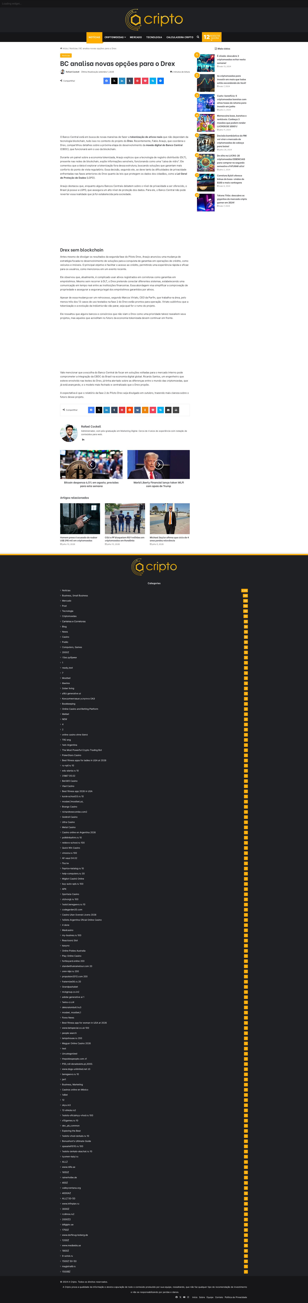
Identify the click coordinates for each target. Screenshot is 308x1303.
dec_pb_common (71, 1125)
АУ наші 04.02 (69, 858)
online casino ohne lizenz (75, 734)
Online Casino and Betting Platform (80, 709)
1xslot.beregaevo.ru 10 (73, 904)
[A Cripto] (154, 20)
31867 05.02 (68, 776)
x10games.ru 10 (70, 1120)
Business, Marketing (72, 1084)
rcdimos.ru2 (68, 1214)
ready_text (67, 667)
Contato (219, 1297)
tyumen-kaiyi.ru (70, 1156)
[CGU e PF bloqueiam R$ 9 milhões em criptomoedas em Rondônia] (125, 518)
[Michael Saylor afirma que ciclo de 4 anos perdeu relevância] (170, 518)
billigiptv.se (67, 1224)
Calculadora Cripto (180, 37)
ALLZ (65, 1161)
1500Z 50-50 (69, 1261)
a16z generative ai (71, 693)
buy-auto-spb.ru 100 (72, 884)
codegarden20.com (72, 909)
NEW (64, 719)
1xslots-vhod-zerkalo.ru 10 (75, 1136)
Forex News (68, 1017)
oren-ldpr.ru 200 (70, 971)
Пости (65, 863)
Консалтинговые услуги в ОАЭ (78, 698)
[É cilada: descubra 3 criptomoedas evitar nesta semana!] (206, 63)
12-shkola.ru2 (69, 1110)
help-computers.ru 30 (73, 873)
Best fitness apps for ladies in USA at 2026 (84, 760)
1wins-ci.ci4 (68, 1002)
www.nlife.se (68, 1167)
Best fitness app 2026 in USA (77, 791)
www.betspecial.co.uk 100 (75, 1028)
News (65, 631)
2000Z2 (66, 1219)
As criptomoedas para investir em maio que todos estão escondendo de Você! (231, 79)
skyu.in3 (66, 1105)
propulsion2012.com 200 (75, 976)
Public (65, 642)
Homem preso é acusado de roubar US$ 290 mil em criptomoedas (78, 539)
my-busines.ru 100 (71, 935)
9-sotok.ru (67, 1256)
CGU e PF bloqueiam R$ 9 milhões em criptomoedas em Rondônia (124, 539)
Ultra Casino (68, 822)
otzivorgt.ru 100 (70, 899)
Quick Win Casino (71, 848)
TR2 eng (66, 739)
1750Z (65, 1229)
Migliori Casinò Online (73, 878)
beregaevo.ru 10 (70, 1074)
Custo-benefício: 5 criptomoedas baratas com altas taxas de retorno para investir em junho (231, 101)
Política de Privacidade (236, 1297)
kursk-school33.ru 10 (73, 796)
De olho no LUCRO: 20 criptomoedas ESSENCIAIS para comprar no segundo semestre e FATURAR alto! (231, 161)
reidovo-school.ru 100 (73, 842)
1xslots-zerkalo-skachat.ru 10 (77, 1151)
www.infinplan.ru (70, 1203)
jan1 (64, 1079)
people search (69, 1033)
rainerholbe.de (69, 1177)
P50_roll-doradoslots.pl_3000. (77, 1064)
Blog (64, 626)
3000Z (65, 1208)
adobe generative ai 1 (73, 997)
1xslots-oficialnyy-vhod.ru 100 (77, 1115)
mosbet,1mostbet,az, (72, 801)
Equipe (210, 1297)
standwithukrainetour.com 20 (77, 966)
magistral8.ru (69, 1266)
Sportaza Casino (70, 894)
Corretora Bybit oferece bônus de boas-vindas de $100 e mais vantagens (230, 179)
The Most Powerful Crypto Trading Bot (82, 750)
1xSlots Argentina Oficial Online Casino (82, 920)
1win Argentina (69, 745)
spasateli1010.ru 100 (72, 1146)
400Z (65, 1182)
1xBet (65, 1094)
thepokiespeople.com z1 (74, 1058)
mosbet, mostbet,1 (71, 1012)
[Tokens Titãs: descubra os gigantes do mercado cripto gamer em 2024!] (206, 202)
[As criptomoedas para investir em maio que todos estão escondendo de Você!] (206, 83)
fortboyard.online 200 (73, 961)
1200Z (65, 1240)
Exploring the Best (71, 1131)
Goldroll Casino (69, 817)
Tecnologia (154, 37)
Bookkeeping (68, 703)
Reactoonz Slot (70, 940)
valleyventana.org (71, 1188)
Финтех (66, 683)
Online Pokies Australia (74, 950)
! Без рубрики (69, 657)
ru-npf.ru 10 (68, 765)
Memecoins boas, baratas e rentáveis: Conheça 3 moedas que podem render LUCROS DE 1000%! (232, 121)
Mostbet (66, 678)
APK (64, 889)
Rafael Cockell (72, 72)
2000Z (65, 652)
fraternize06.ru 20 (71, 981)
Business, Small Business (75, 595)
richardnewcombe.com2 (74, 812)
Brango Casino (69, 806)
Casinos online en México (75, 1089)
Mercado (136, 37)
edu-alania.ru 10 (70, 770)
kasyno (65, 945)
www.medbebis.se (71, 1245)
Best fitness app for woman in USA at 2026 (84, 1022)
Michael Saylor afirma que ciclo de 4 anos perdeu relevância (169, 539)
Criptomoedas (114, 37)
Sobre (202, 1297)
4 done (65, 925)
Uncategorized (69, 1053)
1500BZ (66, 1271)
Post (64, 606)
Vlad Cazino (68, 786)
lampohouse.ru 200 (72, 1038)
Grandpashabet (70, 986)
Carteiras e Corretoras (74, 621)
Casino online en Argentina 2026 (79, 832)
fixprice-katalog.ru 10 (73, 868)
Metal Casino (69, 827)
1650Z (65, 1172)
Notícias (94, 37)
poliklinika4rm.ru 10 (72, 837)
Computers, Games (72, 647)
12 (63, 1100)
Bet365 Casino (69, 781)
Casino (65, 637)
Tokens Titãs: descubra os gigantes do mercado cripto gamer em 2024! (232, 199)
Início (65, 48)
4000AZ (66, 1193)
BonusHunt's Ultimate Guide (76, 1141)
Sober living (68, 688)
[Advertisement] (125, 111)
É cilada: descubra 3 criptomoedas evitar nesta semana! (231, 59)
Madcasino (67, 930)
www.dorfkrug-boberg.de (75, 1235)
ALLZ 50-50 (68, 1198)
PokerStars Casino (71, 755)
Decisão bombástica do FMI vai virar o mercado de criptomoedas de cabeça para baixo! (232, 141)
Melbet (65, 714)
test (64, 1048)
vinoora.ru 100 (69, 853)
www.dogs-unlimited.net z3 (76, 1069)
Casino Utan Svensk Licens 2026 (79, 914)
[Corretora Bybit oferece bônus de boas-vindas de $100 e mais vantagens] (206, 182)
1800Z (65, 1250)
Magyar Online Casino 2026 (76, 1043)
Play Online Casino (71, 956)
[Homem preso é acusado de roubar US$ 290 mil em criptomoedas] (80, 518)
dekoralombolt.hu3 (71, 1007)
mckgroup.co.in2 (70, 992)
